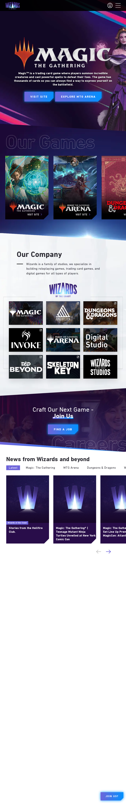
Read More (12, 477)
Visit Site (39, 97)
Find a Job (63, 429)
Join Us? (111, 796)
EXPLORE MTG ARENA (78, 97)
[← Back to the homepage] (12, 6)
